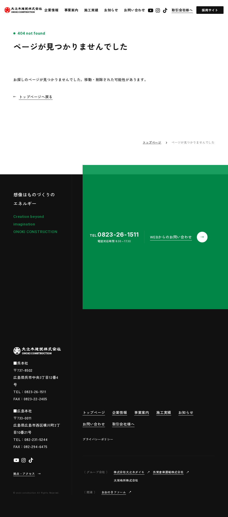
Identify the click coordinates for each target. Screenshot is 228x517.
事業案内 (71, 10)
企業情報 (51, 10)
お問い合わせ (134, 10)
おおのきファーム (114, 492)
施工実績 (91, 10)
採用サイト (210, 10)
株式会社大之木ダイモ (129, 472)
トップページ (152, 142)
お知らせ (111, 10)
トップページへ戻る (36, 96)
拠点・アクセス (24, 473)
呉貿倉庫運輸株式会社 (168, 472)
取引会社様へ (182, 10)
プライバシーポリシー (98, 439)
